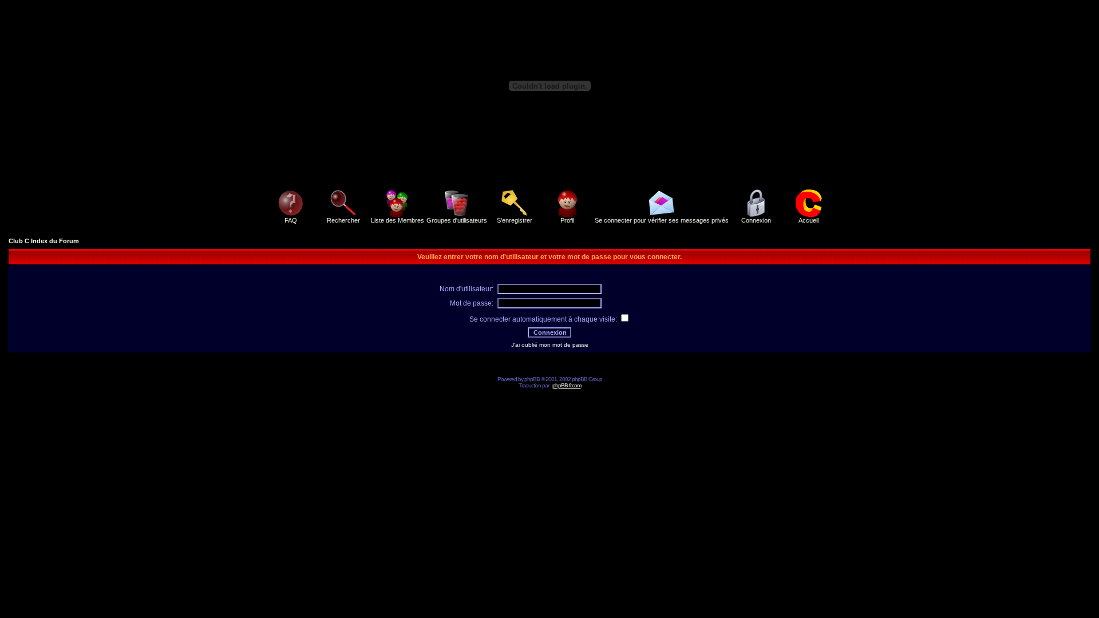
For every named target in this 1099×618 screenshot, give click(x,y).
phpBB (532, 379)
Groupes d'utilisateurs (456, 220)
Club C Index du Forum (44, 240)
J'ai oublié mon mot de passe (549, 345)
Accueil (808, 220)
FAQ (290, 220)
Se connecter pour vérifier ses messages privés (662, 220)
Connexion (756, 220)
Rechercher (343, 220)
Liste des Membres (397, 220)
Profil (567, 220)
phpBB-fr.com (566, 385)
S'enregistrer (514, 220)
